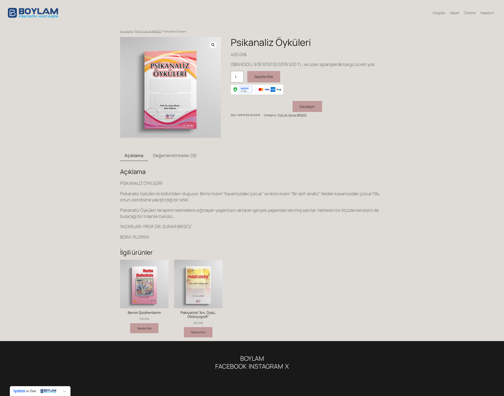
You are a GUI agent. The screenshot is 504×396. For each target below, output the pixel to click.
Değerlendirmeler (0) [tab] (175, 155)
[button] (213, 44)
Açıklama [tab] (134, 155)
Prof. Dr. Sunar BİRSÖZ (148, 31)
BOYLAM (252, 358)
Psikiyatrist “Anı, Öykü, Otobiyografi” (198, 315)
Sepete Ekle (263, 76)
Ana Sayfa (126, 31)
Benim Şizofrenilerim (144, 313)
